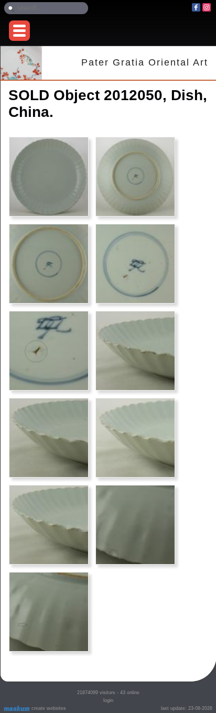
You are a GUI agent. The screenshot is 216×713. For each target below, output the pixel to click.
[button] (19, 30)
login (108, 700)
